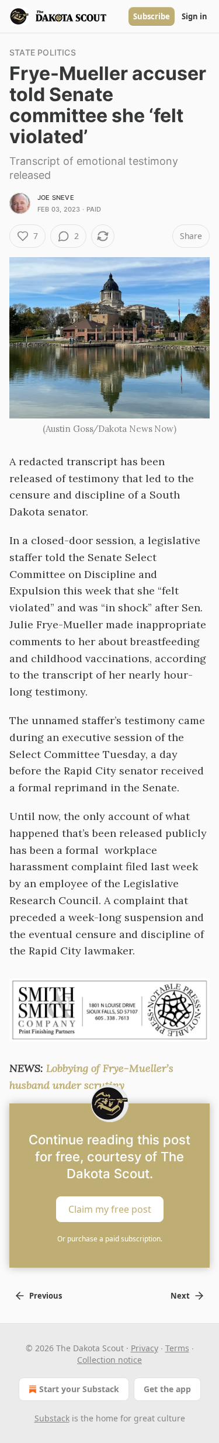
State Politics (42, 52)
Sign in (194, 16)
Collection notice (109, 1359)
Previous (45, 1295)
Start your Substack (79, 1388)
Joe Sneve (55, 197)
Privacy (144, 1348)
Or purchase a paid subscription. (109, 1239)
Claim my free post (109, 1209)
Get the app (167, 1388)
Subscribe (151, 16)
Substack (51, 1418)
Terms (177, 1348)
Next (180, 1295)
